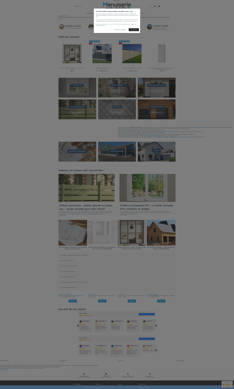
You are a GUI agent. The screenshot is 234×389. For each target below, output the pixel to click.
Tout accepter (134, 29)
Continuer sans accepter (120, 29)
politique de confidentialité (113, 24)
